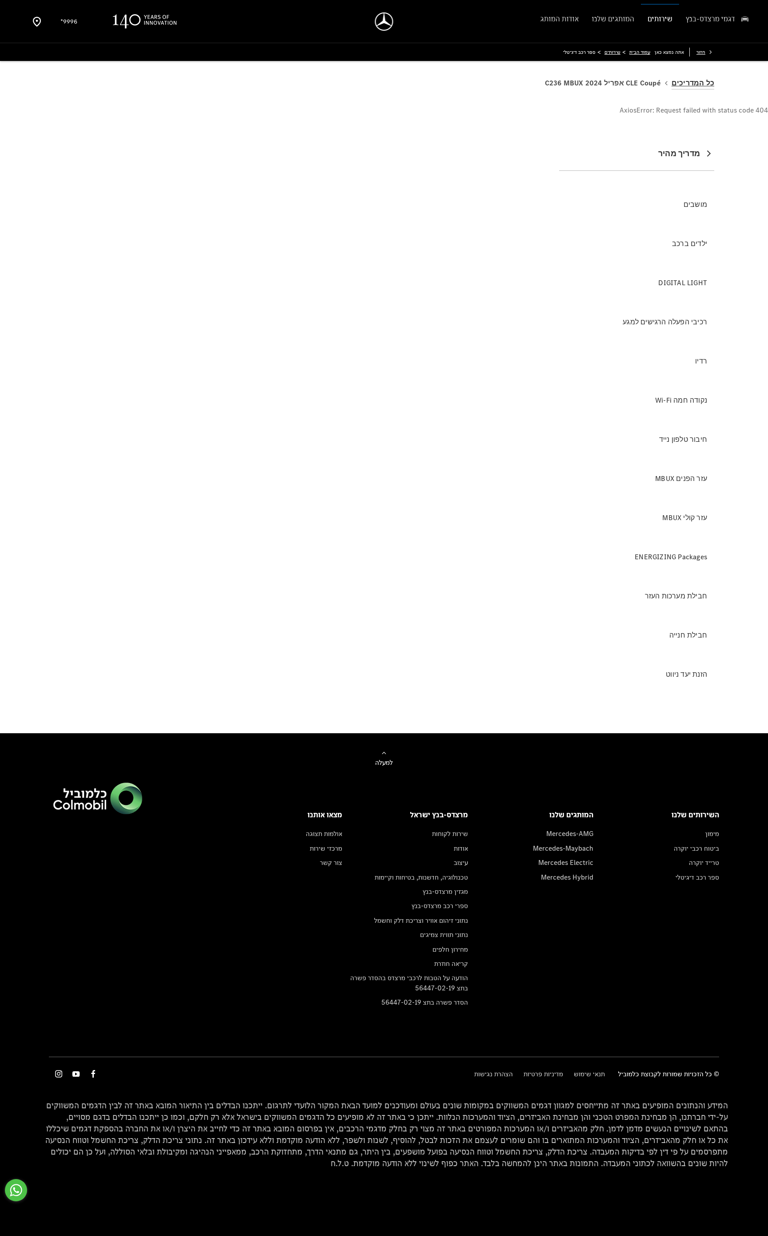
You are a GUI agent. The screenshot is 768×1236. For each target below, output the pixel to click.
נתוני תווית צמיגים (444, 934)
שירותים (612, 52)
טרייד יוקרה (704, 862)
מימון (712, 833)
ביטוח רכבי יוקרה (696, 848)
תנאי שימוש (589, 1073)
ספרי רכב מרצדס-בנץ (440, 905)
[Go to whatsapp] (16, 1190)
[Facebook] (93, 1073)
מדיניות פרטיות (543, 1073)
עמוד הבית (639, 52)
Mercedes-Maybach (563, 848)
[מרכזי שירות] (37, 21)
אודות (461, 848)
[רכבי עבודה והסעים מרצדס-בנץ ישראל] (384, 21)
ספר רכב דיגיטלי (697, 877)
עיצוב (461, 862)
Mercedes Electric (565, 862)
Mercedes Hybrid (567, 877)
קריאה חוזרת (451, 963)
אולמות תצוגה (324, 833)
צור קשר (331, 862)
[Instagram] (58, 1073)
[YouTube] (76, 1073)
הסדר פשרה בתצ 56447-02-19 (424, 1002)
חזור (700, 52)
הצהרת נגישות (493, 1073)
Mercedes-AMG (569, 833)
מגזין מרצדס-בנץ (445, 891)
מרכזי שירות (326, 848)
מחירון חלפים (450, 949)
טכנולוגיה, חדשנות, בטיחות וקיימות (421, 877)
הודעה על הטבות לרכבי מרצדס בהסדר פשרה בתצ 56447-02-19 (409, 982)
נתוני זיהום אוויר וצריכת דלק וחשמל (421, 920)
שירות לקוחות (450, 833)
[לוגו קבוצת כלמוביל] (97, 811)
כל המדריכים (693, 83)
